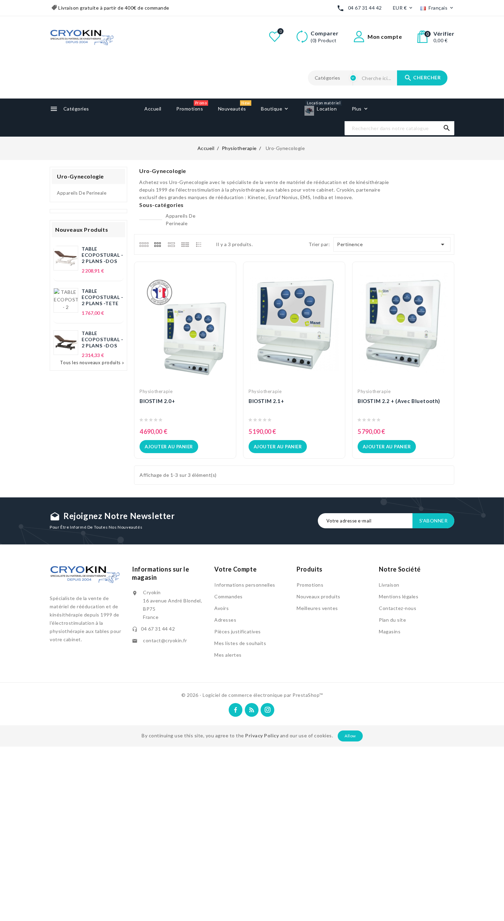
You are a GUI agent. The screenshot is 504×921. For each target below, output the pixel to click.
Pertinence (392, 244)
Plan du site (392, 620)
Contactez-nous (397, 608)
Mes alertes (228, 655)
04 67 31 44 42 (365, 8)
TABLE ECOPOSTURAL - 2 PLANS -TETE (102, 297)
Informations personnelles (244, 585)
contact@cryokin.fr (165, 640)
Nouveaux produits (318, 596)
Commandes (228, 596)
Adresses (225, 620)
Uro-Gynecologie (80, 176)
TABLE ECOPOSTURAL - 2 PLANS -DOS (102, 255)
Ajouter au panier (169, 446)
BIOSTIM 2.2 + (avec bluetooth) (399, 401)
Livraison (389, 585)
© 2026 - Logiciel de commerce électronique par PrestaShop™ (252, 695)
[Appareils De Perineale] (150, 219)
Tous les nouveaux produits (92, 362)
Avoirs (221, 608)
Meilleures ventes (317, 608)
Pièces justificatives (237, 631)
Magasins (389, 631)
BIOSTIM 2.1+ (266, 401)
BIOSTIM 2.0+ (157, 401)
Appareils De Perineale (81, 193)
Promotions (310, 585)
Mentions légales (398, 596)
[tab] (144, 244)
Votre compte (235, 569)
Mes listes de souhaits (240, 643)
